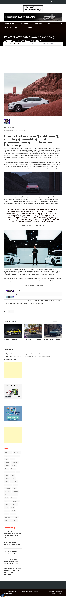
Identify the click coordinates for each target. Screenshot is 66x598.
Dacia (6, 469)
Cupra (13, 465)
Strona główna (10, 24)
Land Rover (8, 485)
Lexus (15, 485)
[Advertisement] (33, 61)
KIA (14, 478)
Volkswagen (8, 517)
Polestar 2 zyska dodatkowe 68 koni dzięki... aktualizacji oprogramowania (30, 356)
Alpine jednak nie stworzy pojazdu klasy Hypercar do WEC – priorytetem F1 (24, 303)
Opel (6, 498)
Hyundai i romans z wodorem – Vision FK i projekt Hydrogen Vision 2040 (43, 300)
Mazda (14, 488)
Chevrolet (14, 462)
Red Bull (7, 504)
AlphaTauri (17, 452)
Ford (18, 472)
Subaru (7, 510)
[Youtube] (57, 2)
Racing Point (16, 501)
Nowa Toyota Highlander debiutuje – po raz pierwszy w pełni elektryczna (12, 552)
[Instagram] (54, 2)
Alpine (6, 456)
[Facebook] (51, 2)
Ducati (12, 469)
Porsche (7, 501)
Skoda (12, 507)
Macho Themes (8, 593)
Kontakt (60, 593)
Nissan (15, 494)
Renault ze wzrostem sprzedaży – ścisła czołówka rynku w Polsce (12, 544)
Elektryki (11, 130)
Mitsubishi (7, 494)
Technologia (28, 27)
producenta (40, 285)
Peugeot (13, 498)
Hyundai (7, 478)
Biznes (7, 130)
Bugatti (7, 462)
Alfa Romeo (8, 452)
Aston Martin (15, 456)
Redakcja (51, 591)
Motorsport (38, 24)
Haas (6, 475)
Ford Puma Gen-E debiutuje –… (13, 340)
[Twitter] (60, 2)
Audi (6, 459)
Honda (12, 475)
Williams (7, 520)
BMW (12, 459)
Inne (16, 27)
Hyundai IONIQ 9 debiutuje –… (32, 340)
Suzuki (13, 510)
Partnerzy (53, 593)
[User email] (16, 294)
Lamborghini (14, 481)
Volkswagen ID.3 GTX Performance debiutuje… (52, 340)
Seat (6, 507)
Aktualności (24, 24)
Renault (14, 504)
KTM (6, 481)
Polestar (11, 311)
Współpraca (58, 591)
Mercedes (15, 491)
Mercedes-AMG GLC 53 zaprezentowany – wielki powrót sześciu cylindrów (11, 561)
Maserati (7, 488)
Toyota (13, 514)
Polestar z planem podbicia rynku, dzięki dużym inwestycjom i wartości (29, 354)
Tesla (6, 514)
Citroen (7, 465)
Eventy (7, 27)
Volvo (20, 150)
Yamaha (14, 520)
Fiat (13, 472)
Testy (48, 24)
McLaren (7, 491)
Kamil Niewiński (9, 127)
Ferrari (6, 472)
